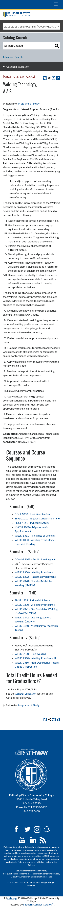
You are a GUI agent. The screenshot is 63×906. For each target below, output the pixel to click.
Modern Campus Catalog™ (38, 904)
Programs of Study (28, 103)
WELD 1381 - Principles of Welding (35, 535)
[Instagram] (37, 828)
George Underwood (50, 873)
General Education (25, 693)
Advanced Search (13, 57)
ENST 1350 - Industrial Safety (32, 522)
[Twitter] (27, 828)
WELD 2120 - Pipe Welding (30, 653)
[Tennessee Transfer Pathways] (31, 752)
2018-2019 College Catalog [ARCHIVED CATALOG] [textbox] (32, 26)
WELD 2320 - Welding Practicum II (35, 604)
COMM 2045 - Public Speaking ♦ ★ (35, 559)
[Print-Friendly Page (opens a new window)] (53, 78)
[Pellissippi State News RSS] (43, 839)
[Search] (56, 45)
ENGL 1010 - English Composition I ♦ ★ (37, 518)
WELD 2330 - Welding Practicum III (35, 658)
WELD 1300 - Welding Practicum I (34, 572)
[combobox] (31, 26)
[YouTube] (22, 839)
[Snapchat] (46, 828)
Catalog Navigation (17, 66)
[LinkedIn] (33, 839)
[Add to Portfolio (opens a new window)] (45, 78)
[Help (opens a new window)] (58, 78)
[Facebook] (16, 828)
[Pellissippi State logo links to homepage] (30, 15)
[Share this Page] (49, 78)
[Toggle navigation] (55, 4)
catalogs (12, 898)
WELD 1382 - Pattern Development (35, 576)
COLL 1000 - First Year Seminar (33, 514)
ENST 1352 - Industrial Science (32, 600)
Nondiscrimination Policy (35, 870)
